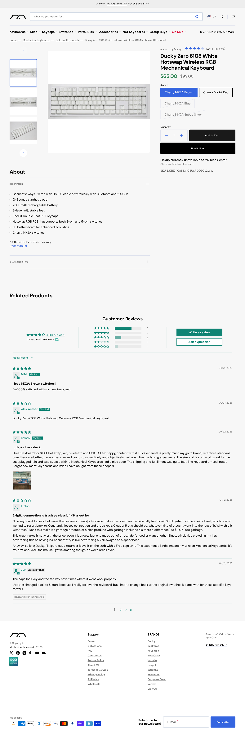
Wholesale (94, 684)
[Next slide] (23, 153)
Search (92, 641)
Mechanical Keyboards (36, 40)
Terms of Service (98, 669)
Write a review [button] (199, 332)
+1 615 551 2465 (224, 32)
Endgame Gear (157, 679)
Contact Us (95, 655)
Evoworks (153, 674)
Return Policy (96, 660)
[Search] (198, 16)
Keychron (153, 650)
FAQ (90, 650)
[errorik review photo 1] (22, 480)
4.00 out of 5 (56, 335)
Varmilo (152, 660)
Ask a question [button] (199, 342)
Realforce (153, 646)
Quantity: (165, 127)
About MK (94, 665)
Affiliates (93, 679)
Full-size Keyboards (67, 40)
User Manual (18, 246)
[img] (22, 368)
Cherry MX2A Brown (180, 93)
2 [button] (121, 610)
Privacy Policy (96, 674)
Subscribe (223, 722)
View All (152, 688)
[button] (222, 16)
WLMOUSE (154, 655)
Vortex (152, 684)
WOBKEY (153, 669)
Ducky (151, 641)
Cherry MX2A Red (217, 93)
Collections (95, 646)
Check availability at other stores (177, 164)
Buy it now (197, 148)
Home (13, 40)
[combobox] (116, 16)
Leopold (153, 665)
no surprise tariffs (117, 3)
